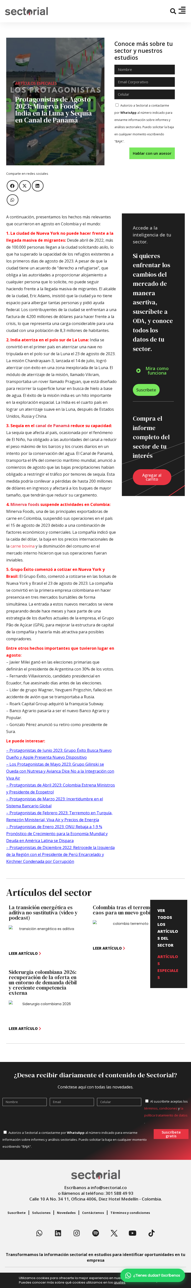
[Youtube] (133, 1233)
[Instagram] (77, 1233)
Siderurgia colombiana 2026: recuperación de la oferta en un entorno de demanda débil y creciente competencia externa (43, 982)
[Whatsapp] (40, 1233)
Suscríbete (16, 1212)
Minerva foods (24, 504)
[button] (173, 11)
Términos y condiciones (130, 1212)
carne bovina (22, 546)
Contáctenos (93, 1212)
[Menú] (182, 10)
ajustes (119, 1282)
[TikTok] (151, 1233)
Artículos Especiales (36, 83)
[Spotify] (95, 1233)
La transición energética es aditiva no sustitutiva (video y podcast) (43, 912)
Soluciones (41, 1212)
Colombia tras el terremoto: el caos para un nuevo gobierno (128, 910)
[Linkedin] (58, 1233)
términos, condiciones (160, 1108)
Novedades (66, 1212)
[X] (114, 1233)
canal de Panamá (53, 425)
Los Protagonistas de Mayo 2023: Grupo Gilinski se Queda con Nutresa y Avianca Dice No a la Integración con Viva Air (60, 771)
